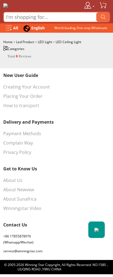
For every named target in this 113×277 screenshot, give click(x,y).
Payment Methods (22, 134)
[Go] (103, 17)
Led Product (25, 42)
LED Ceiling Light (68, 42)
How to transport (21, 106)
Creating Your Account (26, 87)
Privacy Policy (17, 152)
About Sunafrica (19, 199)
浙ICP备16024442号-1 (78, 269)
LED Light (45, 42)
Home (8, 42)
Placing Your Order (23, 96)
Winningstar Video (22, 208)
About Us (12, 180)
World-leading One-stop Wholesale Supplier (80, 29)
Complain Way (18, 143)
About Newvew (18, 190)
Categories (16, 48)
